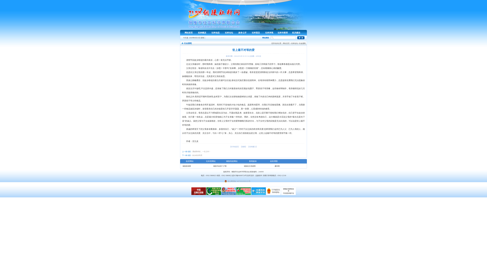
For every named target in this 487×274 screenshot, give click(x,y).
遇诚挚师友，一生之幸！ (201, 151)
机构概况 (202, 33)
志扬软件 (258, 175)
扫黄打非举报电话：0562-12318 (274, 175)
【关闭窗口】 (252, 147)
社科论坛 (229, 33)
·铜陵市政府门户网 (220, 166)
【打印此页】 (234, 147)
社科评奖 (269, 33)
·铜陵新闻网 (186, 166)
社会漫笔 (302, 43)
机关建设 (296, 33)
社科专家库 (283, 33)
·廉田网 (277, 166)
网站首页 (189, 33)
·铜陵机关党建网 (250, 166)
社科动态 (216, 33)
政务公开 (242, 33)
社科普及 (256, 33)
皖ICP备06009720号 (239, 175)
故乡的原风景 (197, 155)
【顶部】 (243, 147)
